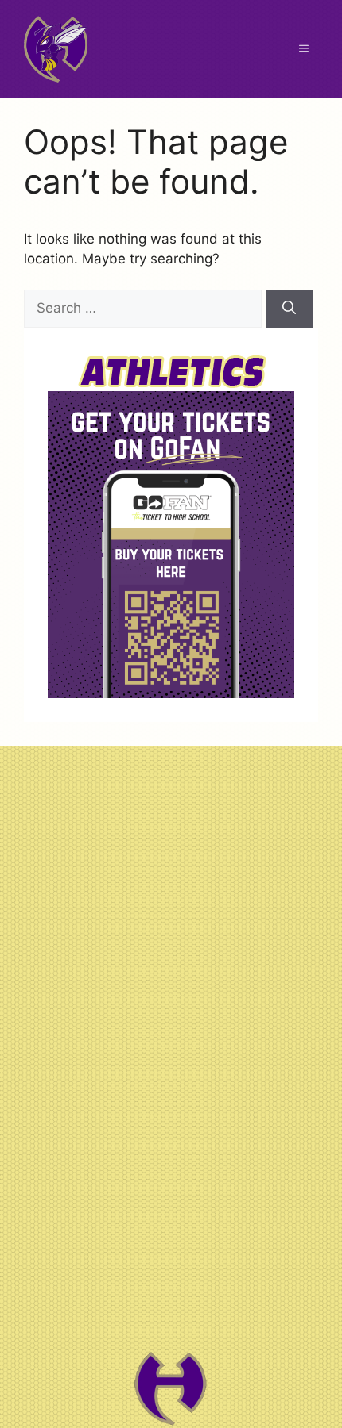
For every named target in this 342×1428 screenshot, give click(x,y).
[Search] (289, 309)
